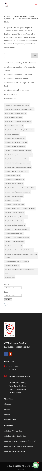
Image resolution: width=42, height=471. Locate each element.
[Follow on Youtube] (10, 354)
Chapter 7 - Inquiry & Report (13, 246)
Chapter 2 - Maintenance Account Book (16, 159)
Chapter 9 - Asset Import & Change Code (17, 261)
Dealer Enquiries (10, 419)
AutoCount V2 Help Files (13, 431)
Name (6, 284)
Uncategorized (10, 98)
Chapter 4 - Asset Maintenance (14, 183)
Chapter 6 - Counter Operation (14, 221)
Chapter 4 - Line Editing (28, 188)
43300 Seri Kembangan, (18, 389)
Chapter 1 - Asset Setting (12, 130)
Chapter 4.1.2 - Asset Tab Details (14, 204)
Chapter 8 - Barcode (27, 250)
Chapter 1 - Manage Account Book (15, 138)
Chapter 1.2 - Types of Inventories (15, 146)
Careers (7, 409)
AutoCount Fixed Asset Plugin (16, 78)
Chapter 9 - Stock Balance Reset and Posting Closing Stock (20, 271)
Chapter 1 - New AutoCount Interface (16, 142)
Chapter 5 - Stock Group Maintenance (16, 217)
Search (34, 56)
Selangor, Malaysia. (16, 392)
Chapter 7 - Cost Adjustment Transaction (17, 237)
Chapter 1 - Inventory (27, 130)
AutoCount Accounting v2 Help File (18, 74)
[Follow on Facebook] (6, 354)
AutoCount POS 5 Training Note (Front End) (18, 121)
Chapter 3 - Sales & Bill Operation (14, 179)
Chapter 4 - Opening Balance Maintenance (17, 192)
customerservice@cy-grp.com (20, 376)
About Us (7, 404)
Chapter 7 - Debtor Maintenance (14, 241)
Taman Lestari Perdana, (18, 386)
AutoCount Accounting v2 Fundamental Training (19, 109)
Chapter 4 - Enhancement (12, 188)
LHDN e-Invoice (10, 94)
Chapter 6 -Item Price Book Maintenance (17, 229)
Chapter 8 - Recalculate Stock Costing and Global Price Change (21, 255)
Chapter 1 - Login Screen (12, 134)
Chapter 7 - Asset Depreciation (14, 233)
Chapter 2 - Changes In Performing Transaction (18, 155)
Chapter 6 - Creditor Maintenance (15, 225)
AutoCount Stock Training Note (16, 90)
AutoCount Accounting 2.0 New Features (20, 63)
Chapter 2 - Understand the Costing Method (18, 167)
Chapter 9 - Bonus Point (12, 265)
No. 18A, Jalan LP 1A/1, (18, 383)
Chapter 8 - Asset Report (12, 250)
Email (6, 292)
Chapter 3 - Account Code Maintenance (16, 171)
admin (8, 19)
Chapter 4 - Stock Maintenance (14, 196)
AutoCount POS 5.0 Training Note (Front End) (20, 441)
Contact (7, 414)
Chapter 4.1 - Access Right (12, 200)
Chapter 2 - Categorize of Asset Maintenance (18, 150)
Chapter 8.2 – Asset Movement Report (19, 16)
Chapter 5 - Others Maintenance (14, 213)
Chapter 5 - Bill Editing (28, 208)
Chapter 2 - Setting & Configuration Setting (17, 163)
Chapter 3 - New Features (12, 175)
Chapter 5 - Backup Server (12, 208)
